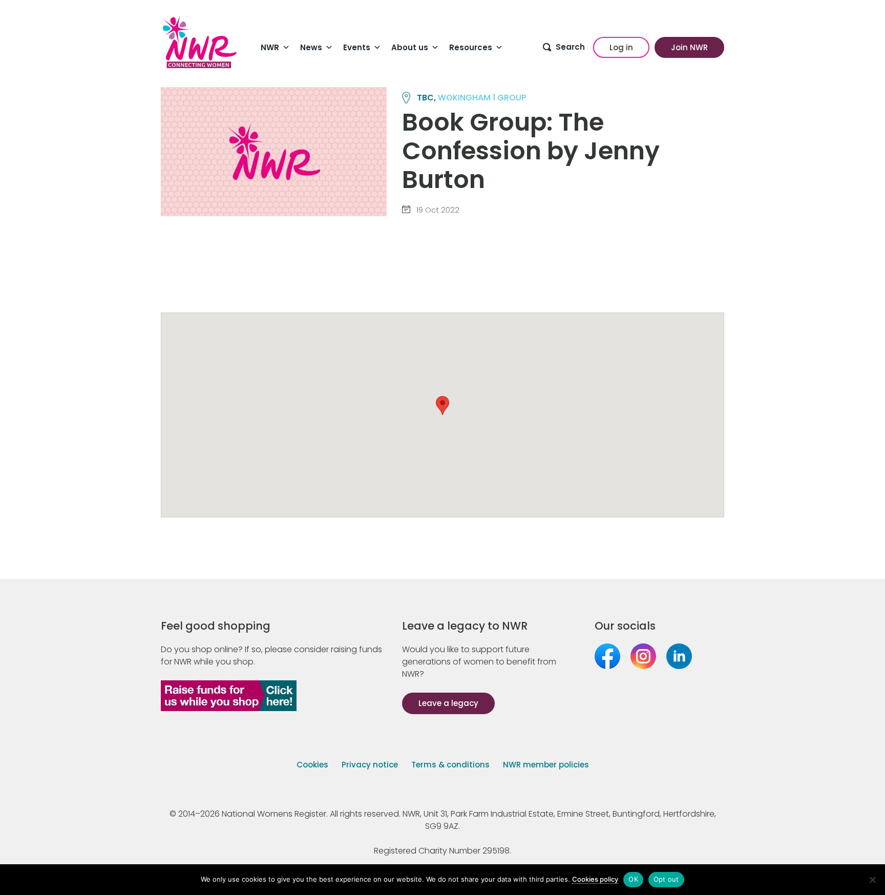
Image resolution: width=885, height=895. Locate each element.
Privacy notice (370, 764)
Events (356, 47)
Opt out (666, 879)
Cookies (312, 764)
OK (633, 879)
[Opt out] (872, 880)
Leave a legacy (448, 703)
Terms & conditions (450, 764)
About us (409, 47)
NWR (270, 47)
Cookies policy (595, 879)
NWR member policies (546, 764)
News (311, 47)
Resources (470, 47)
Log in (621, 47)
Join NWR (689, 47)
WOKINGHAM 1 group (482, 97)
